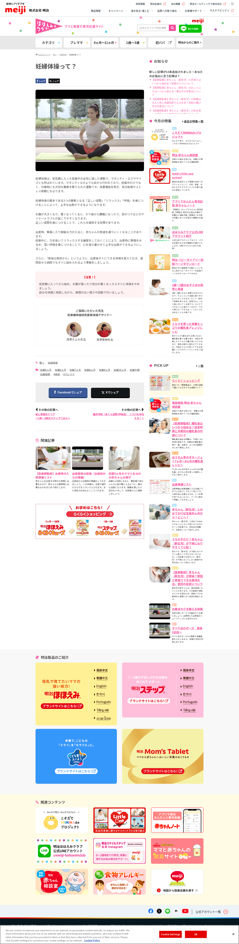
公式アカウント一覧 (208, 912)
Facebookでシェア (70, 392)
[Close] (233, 934)
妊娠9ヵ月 (104, 370)
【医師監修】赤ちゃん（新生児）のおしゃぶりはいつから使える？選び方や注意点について (176, 91)
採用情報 (140, 3)
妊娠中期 (135, 370)
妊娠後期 (45, 374)
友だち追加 (193, 28)
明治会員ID (155, 3)
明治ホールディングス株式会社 (206, 3)
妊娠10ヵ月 (120, 370)
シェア (42, 81)
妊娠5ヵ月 (45, 370)
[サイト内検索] (232, 4)
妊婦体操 (53, 363)
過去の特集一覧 (193, 121)
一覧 (200, 366)
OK (196, 934)
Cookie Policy (92, 940)
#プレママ (69, 374)
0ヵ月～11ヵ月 (104, 42)
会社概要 (175, 3)
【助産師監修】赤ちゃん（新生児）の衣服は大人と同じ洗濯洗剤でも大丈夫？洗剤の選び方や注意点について (176, 102)
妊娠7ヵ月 (75, 370)
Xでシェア (112, 392)
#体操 (57, 374)
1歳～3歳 (132, 42)
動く (42, 363)
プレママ (76, 42)
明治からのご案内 (188, 42)
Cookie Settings (170, 934)
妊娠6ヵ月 (60, 370)
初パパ (160, 42)
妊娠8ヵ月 (90, 370)
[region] (119, 934)
